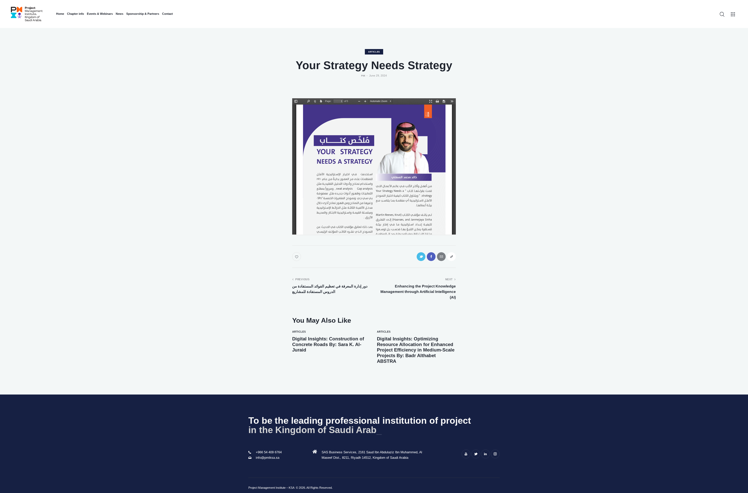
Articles (374, 52)
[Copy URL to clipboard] (451, 256)
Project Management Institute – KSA (271, 487)
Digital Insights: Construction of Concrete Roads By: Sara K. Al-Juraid (328, 344)
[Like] (297, 256)
